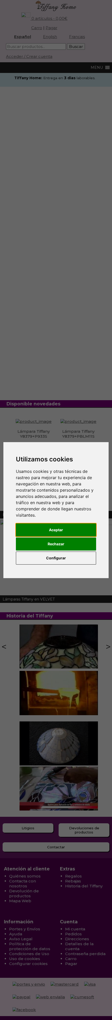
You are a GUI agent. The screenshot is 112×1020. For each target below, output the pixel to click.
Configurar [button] (56, 558)
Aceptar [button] (56, 530)
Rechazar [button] (56, 544)
